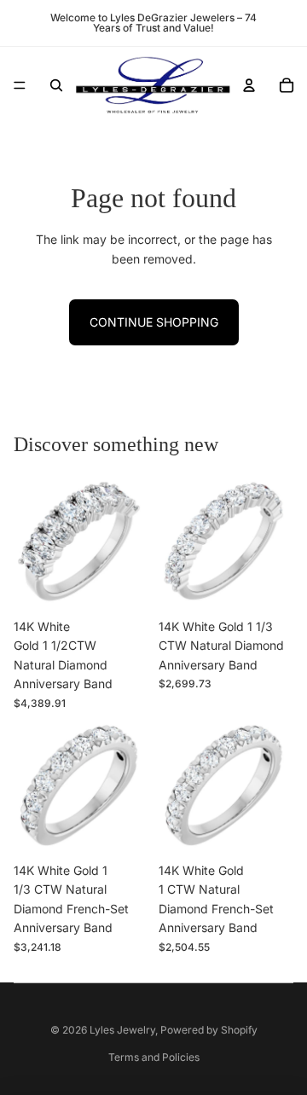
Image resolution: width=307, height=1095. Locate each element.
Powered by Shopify (209, 1029)
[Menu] (19, 85)
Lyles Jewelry (122, 1029)
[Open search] (56, 85)
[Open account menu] (249, 85)
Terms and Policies (154, 1057)
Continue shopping (154, 322)
